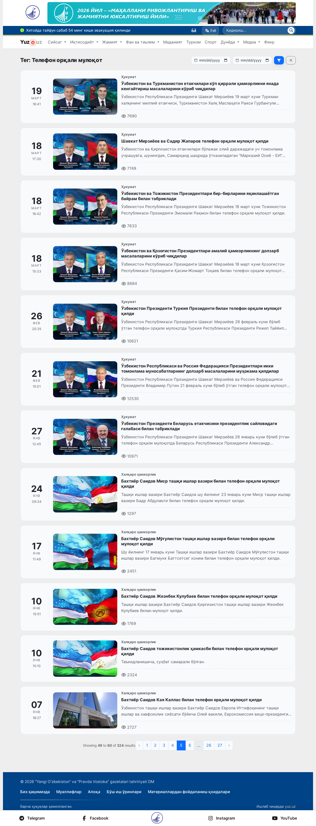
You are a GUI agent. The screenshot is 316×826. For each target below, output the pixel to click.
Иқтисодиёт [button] (82, 42)
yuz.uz (290, 806)
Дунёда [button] (228, 42)
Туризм (193, 42)
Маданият (172, 42)
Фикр (269, 42)
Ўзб (213, 30)
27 (219, 745)
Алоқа (94, 791)
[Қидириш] (291, 30)
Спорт (211, 42)
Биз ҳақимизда (35, 791)
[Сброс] (291, 60)
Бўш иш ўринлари (124, 791)
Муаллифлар (68, 791)
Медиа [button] (250, 42)
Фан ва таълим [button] (141, 42)
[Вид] (193, 30)
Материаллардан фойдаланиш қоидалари (189, 791)
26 (208, 745)
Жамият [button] (110, 42)
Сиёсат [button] (55, 42)
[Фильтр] (279, 60)
